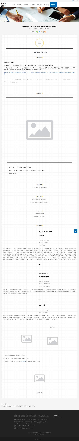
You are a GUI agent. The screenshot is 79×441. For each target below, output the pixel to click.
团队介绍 (39, 4)
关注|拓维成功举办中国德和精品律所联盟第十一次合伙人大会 (20, 406)
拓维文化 (53, 4)
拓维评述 (32, 4)
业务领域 (46, 4)
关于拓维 (19, 4)
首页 (13, 4)
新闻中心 (26, 4)
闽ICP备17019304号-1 (39, 439)
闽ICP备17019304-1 (39, 434)
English (77, 1)
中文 (73, 1)
